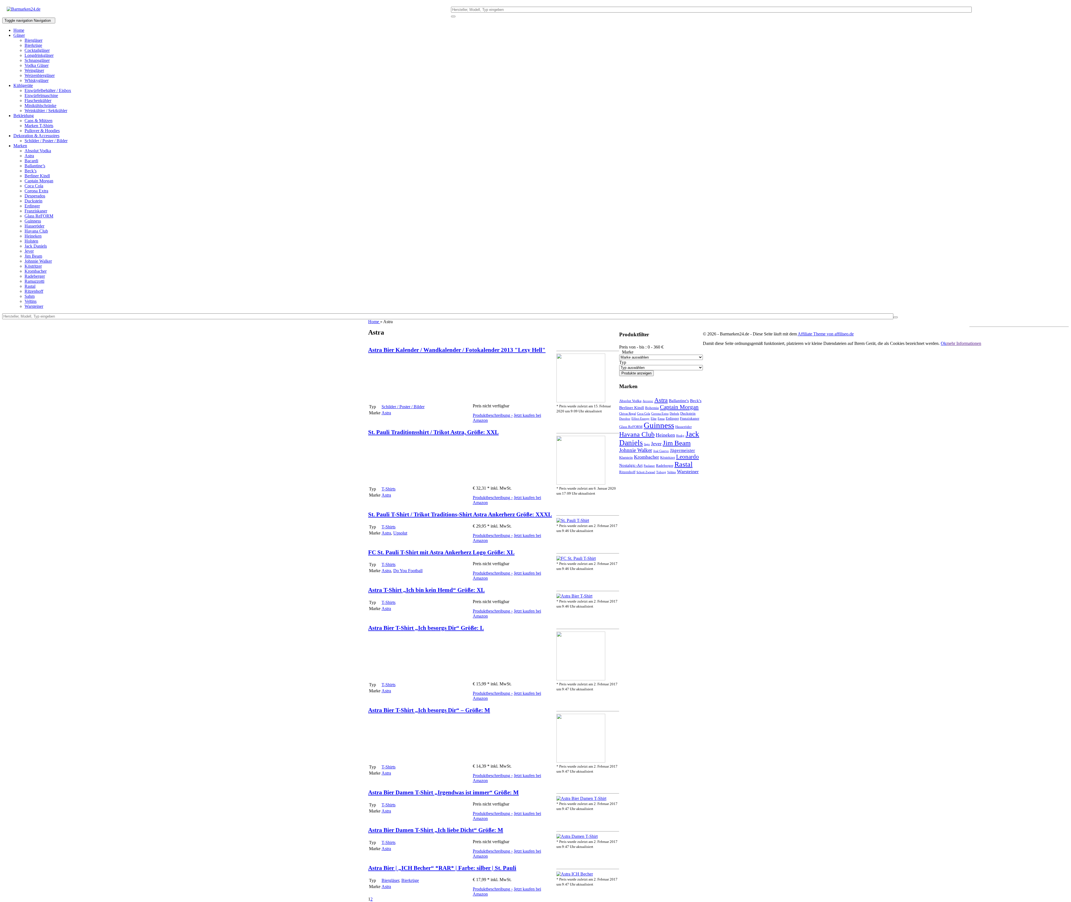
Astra (29, 155)
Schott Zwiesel (645, 472)
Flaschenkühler (38, 100)
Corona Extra (36, 190)
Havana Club (36, 231)
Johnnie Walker (38, 261)
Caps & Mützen (38, 120)
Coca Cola (34, 185)
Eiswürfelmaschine (41, 95)
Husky (680, 435)
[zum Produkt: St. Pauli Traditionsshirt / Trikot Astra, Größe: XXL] (580, 483)
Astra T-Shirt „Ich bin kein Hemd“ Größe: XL (426, 590)
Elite (654, 418)
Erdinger (32, 206)
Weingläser (34, 70)
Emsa (661, 418)
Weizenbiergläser (40, 75)
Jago (647, 444)
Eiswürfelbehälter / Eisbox (48, 90)
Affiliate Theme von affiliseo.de (826, 334)
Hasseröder (34, 226)
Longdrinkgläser (39, 55)
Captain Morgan (39, 180)
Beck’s (31, 170)
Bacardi (31, 160)
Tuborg (661, 472)
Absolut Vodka (38, 150)
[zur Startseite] (23, 9)
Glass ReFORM (39, 216)
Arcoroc (648, 401)
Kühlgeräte (23, 85)
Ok (943, 343)
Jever (29, 251)
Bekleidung (23, 115)
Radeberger (35, 276)
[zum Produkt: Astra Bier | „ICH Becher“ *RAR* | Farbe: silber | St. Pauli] (574, 874)
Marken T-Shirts (39, 125)
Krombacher (36, 271)
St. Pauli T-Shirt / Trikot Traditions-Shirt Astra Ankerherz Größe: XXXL (460, 514)
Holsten (31, 241)
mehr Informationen (963, 343)
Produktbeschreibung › (493, 415)
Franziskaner (36, 211)
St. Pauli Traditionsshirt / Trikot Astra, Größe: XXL (433, 432)
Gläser (19, 35)
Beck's (695, 400)
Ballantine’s (35, 165)
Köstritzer (33, 266)
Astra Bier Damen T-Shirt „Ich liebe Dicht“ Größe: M (435, 830)
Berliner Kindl (37, 175)
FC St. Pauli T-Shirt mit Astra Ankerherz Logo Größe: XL (441, 552)
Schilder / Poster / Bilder (46, 140)
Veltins (31, 301)
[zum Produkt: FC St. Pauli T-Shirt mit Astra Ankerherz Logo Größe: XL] (576, 558)
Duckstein (33, 201)
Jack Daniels (36, 246)
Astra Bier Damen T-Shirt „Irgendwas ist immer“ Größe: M (443, 792)
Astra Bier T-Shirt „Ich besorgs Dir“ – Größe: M (429, 710)
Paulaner (649, 465)
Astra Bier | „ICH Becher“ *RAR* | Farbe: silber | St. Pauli (442, 868)
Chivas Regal (627, 413)
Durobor (624, 418)
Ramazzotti (34, 281)
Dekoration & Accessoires (36, 135)
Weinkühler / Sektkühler (46, 110)
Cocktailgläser (37, 50)
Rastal (30, 286)
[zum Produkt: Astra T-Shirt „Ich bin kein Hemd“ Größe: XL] (574, 596)
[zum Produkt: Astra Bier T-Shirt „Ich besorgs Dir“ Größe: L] (580, 678)
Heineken (33, 236)
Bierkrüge (33, 45)
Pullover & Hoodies (42, 130)
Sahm (30, 296)
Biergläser (33, 40)
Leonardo (687, 456)
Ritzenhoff (34, 291)
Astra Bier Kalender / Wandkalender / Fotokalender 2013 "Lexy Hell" (457, 350)
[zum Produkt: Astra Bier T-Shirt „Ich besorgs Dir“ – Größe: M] (580, 761)
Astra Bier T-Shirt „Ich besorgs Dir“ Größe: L (426, 628)
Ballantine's (679, 400)
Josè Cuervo (661, 451)
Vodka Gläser (37, 65)
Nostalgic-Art (631, 465)
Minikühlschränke (40, 105)
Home (18, 30)
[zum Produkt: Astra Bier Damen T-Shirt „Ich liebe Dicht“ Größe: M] (577, 836)
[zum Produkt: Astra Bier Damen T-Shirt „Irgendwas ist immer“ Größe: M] (581, 798)
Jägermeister (682, 450)
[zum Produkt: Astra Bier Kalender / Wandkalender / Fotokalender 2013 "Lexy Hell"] (580, 400)
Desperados (35, 196)
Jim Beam (33, 256)
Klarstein (626, 457)
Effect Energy (640, 418)
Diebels (674, 413)
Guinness (33, 221)
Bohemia (652, 408)
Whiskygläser (37, 80)
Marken (20, 145)
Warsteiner (34, 306)
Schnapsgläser (37, 60)
